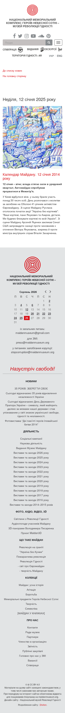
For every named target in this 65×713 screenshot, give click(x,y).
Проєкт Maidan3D (31, 533)
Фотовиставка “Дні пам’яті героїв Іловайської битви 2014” (31, 422)
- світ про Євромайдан (31, 566)
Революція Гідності (31, 561)
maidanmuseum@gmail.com (33, 333)
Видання (32, 49)
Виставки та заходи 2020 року (31, 481)
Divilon (43, 704)
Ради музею (32, 632)
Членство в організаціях (32, 641)
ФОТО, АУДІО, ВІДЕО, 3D (31, 511)
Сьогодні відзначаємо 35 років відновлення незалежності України (31, 395)
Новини (31, 381)
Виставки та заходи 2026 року (31, 452)
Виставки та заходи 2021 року (31, 476)
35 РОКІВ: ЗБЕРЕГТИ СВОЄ (31, 388)
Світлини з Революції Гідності (31, 519)
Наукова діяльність (31, 443)
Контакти (32, 627)
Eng (59, 56)
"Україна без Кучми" (31, 552)
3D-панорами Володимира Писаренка (31, 528)
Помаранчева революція (31, 556)
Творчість (31, 604)
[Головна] (32, 10)
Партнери (32, 637)
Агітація (31, 589)
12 (26, 309)
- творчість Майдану (31, 570)
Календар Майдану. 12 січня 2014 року (31, 176)
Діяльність (31, 431)
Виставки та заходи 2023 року (31, 467)
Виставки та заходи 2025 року (31, 457)
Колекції (31, 577)
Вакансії (32, 660)
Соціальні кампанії (31, 438)
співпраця (9, 49)
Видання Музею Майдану (31, 448)
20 (32, 314)
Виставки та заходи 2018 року (31, 490)
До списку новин (12, 70)
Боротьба (31, 594)
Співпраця (32, 665)
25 (21, 318)
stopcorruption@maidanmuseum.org (32, 352)
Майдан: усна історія (31, 585)
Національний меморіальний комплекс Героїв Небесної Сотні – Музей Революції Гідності (32, 23)
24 (15, 318)
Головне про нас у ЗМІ (32, 655)
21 (38, 314)
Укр (51, 56)
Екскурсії (50, 49)
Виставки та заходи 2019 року (31, 485)
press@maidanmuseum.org (32, 342)
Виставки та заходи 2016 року (31, 500)
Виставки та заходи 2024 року (31, 462)
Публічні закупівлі (32, 651)
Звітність (33, 646)
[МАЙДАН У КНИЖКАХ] (31, 613)
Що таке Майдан (31, 540)
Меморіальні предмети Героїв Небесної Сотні (31, 599)
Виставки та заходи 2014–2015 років (31, 504)
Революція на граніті (31, 547)
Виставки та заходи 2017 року (31, 495)
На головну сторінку (14, 76)
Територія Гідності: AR (27, 55)
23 (49, 314)
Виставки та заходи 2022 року (31, 471)
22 (43, 314)
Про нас (32, 620)
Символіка (31, 608)
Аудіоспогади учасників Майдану (31, 523)
